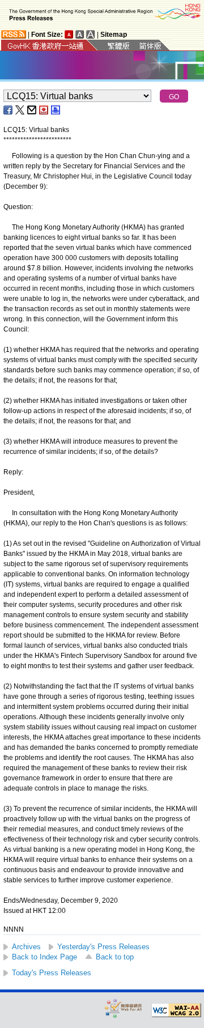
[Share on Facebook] (8, 109)
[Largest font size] (90, 34)
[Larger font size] (79, 34)
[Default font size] (69, 34)
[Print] (56, 109)
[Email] (32, 109)
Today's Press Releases (51, 972)
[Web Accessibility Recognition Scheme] (123, 1008)
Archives (26, 946)
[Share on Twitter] (20, 109)
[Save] (44, 109)
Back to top (115, 957)
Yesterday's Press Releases (103, 946)
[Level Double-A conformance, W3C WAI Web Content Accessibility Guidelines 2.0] (176, 1010)
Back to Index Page (44, 957)
